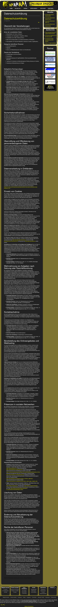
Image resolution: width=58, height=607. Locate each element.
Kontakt (5, 592)
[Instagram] (55, 590)
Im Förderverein (5, 590)
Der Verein (24, 590)
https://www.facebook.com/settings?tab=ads (15, 474)
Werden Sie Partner (15, 589)
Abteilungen (33, 8)
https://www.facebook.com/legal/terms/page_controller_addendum (19, 478)
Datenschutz (43, 590)
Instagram (29, 597)
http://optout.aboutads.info (30, 241)
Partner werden (13, 597)
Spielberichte (33, 589)
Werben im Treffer (15, 590)
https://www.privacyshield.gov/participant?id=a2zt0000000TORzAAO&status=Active (17, 489)
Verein (25, 8)
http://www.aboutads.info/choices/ (19, 240)
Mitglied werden (6, 597)
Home (11, 8)
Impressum (43, 589)
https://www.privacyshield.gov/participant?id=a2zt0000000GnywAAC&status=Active (23, 472)
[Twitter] (52, 590)
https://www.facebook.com (11, 468)
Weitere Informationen (29, 606)
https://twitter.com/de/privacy (12, 485)
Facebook (20, 597)
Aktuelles (18, 8)
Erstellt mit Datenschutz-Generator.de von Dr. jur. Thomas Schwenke (17, 578)
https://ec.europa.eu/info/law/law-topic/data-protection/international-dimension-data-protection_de (20, 187)
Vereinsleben (33, 592)
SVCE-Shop (43, 8)
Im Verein (5, 589)
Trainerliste (24, 593)
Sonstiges (50, 8)
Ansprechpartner (43, 593)
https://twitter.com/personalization (31, 485)
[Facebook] (49, 590)
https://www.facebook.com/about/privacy (14, 469)
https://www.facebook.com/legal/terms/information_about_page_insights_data (21, 481)
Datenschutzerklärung (15, 18)
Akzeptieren (3, 604)
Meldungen (33, 590)
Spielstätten (24, 592)
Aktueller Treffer (41, 597)
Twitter (24, 597)
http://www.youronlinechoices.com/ (11, 241)
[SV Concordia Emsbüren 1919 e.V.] (5, 8)
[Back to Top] (55, 587)
